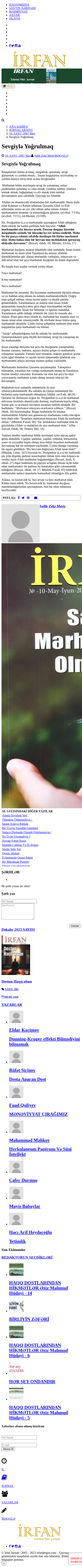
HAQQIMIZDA (19, 4)
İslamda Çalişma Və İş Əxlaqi (20, 845)
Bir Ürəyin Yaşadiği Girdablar (20, 828)
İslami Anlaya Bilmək (15, 824)
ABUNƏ (14, 110)
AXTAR (14, 15)
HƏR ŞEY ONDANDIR (32, 1381)
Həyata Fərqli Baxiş (14, 840)
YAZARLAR (17, 99)
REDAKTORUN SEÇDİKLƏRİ (27, 1257)
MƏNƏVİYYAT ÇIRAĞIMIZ (38, 1114)
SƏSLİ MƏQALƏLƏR (24, 106)
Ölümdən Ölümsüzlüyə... (17, 819)
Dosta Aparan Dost (27, 1079)
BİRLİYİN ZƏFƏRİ (29, 1319)
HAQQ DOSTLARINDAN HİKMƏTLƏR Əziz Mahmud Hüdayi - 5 (38, 1412)
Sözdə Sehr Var (11, 849)
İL (3, 1469)
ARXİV (14, 96)
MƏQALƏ (61, 155)
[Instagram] (16, 45)
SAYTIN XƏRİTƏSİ (22, 8)
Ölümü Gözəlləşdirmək (16, 866)
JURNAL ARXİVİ (20, 130)
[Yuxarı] (4, 1563)
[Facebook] (10, 45)
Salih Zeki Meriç (44, 155)
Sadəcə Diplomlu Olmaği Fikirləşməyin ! (26, 832)
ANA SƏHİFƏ (18, 93)
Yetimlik (17, 1241)
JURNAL (8, 1486)
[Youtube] (19, 45)
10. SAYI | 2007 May (22, 133)
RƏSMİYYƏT (18, 11)
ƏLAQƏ (14, 18)
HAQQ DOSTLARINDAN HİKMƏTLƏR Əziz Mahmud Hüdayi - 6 (38, 1350)
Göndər (75, 925)
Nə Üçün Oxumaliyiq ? (16, 836)
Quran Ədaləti (10, 853)
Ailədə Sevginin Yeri (14, 815)
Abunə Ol (8, 1449)
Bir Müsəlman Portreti (15, 861)
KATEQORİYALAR (22, 103)
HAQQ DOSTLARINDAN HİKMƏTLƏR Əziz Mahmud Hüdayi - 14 (38, 1288)
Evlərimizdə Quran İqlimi (17, 857)
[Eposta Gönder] (35, 497)
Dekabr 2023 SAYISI (18, 930)
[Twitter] (13, 45)
